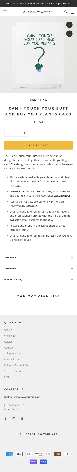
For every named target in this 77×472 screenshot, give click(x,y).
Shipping (11, 257)
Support (11, 268)
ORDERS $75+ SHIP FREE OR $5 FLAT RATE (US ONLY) (38, 3)
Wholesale (10, 335)
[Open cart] (72, 12)
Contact (8, 347)
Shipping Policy (12, 353)
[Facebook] (5, 418)
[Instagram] (14, 418)
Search (8, 330)
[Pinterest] (22, 418)
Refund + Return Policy (17, 365)
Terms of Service (13, 371)
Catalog (8, 341)
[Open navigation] (5, 11)
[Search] (66, 11)
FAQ (6, 377)
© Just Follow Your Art (38, 434)
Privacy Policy (11, 359)
